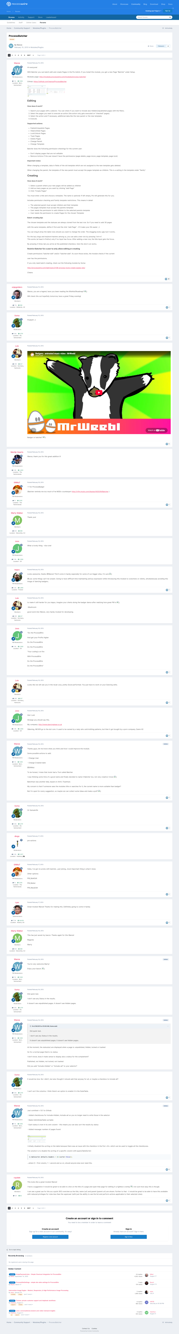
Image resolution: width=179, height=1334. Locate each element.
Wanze (19, 45)
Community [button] (135, 4)
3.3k (14, 588)
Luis (17, 346)
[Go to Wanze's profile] (11, 46)
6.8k (14, 333)
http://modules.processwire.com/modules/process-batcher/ (62, 77)
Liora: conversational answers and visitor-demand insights (35, 1311)
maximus (13, 1303)
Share (151, 46)
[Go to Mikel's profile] (147, 1275)
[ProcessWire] (17, 4)
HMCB (152, 1301)
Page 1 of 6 (41, 55)
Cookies (94, 1328)
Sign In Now (128, 1237)
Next (29, 55)
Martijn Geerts (17, 452)
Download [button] (154, 4)
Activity (21, 17)
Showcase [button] (124, 4)
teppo (17, 570)
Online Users (31, 22)
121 (15, 1195)
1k (15, 500)
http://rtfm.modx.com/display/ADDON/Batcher (90, 492)
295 (15, 364)
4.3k (14, 854)
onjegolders (17, 287)
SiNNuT (17, 482)
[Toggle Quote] (31, 1026)
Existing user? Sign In (153, 11)
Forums (17, 11)
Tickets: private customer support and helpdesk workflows (36, 1300)
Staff (21, 22)
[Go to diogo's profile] (17, 843)
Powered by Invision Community (89, 1331)
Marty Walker (17, 513)
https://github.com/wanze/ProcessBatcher (50, 81)
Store (40, 17)
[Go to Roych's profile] (147, 1283)
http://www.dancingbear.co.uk (50, 724)
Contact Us (86, 1328)
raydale (17, 1178)
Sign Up (167, 11)
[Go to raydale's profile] (17, 1185)
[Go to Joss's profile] (17, 548)
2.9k (14, 559)
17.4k (14, 920)
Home (9, 11)
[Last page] (33, 55)
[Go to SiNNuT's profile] (17, 489)
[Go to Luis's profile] (17, 353)
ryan (17, 902)
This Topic (162, 17)
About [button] (114, 4)
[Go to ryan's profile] (17, 909)
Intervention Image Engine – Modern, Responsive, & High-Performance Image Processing (38, 1290)
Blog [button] (145, 4)
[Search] (170, 17)
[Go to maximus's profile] (147, 1313)
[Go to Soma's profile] (17, 322)
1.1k (14, 81)
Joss (17, 541)
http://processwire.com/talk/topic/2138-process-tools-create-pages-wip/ (56, 268)
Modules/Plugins (37, 47)
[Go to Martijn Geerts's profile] (17, 459)
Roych (13, 1284)
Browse (11, 17)
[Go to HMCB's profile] (147, 1303)
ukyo (12, 1292)
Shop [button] (163, 4)
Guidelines (11, 22)
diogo (17, 836)
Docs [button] (170, 4)
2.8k (14, 470)
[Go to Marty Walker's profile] (17, 520)
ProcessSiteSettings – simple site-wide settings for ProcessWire (37, 1282)
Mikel (12, 1276)
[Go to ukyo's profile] (147, 1293)
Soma (17, 315)
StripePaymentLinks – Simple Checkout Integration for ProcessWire (38, 1274)
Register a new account (50, 1237)
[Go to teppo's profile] (17, 577)
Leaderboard (51, 17)
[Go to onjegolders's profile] (17, 294)
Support (31, 17)
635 (15, 531)
